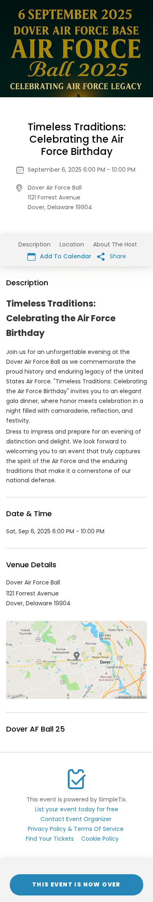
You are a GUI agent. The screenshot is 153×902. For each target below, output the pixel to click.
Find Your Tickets (50, 839)
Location (72, 244)
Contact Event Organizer (75, 819)
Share (117, 256)
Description (34, 244)
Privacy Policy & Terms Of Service (76, 829)
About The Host (115, 244)
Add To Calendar (64, 256)
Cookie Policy (100, 839)
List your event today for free (76, 809)
